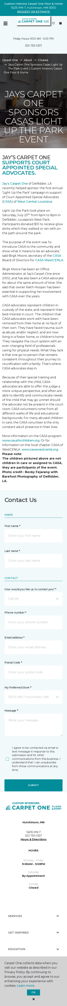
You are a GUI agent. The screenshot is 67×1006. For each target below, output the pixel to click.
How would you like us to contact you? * (30, 589)
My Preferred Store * (17, 687)
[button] (33, 599)
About (28, 60)
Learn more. (26, 985)
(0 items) (60, 23)
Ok (33, 992)
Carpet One (10, 60)
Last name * (12, 551)
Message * (11, 710)
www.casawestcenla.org (40, 449)
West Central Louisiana (34, 201)
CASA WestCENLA (49, 260)
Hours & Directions (34, 839)
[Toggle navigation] (5, 23)
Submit (33, 785)
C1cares (43, 60)
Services (15, 916)
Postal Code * (13, 662)
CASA (7, 201)
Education (16, 949)
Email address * (14, 637)
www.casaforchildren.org (20, 440)
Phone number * (15, 612)
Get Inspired (18, 932)
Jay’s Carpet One (15, 183)
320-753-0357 (33, 45)
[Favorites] (53, 23)
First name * (12, 526)
